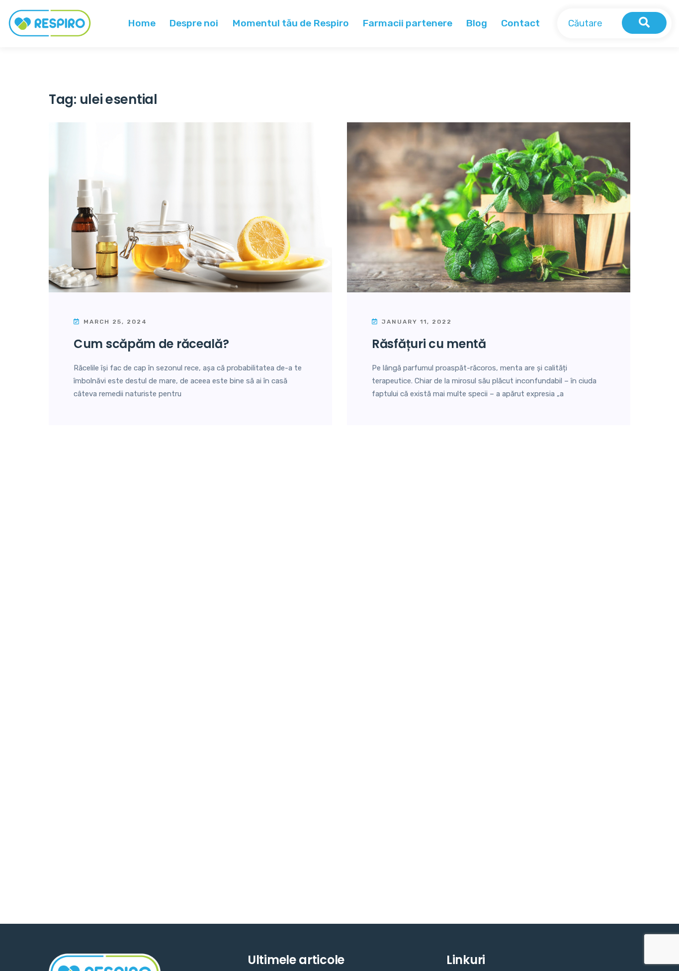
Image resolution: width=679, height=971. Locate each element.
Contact (520, 23)
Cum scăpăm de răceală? (151, 344)
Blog (476, 23)
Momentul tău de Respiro (290, 23)
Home (142, 23)
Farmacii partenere (407, 23)
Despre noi (193, 23)
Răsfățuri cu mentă (429, 344)
